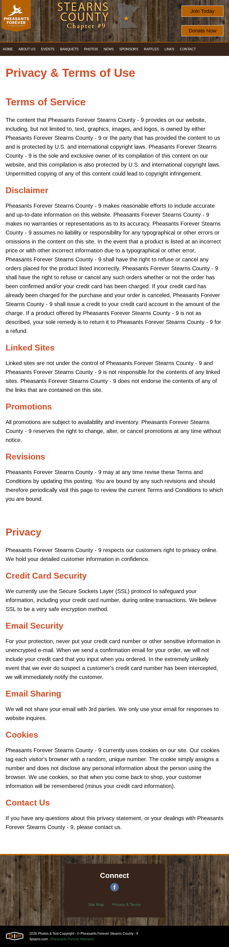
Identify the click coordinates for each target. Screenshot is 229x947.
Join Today (202, 11)
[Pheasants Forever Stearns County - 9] (16, 21)
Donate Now (202, 31)
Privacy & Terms (126, 904)
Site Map (96, 904)
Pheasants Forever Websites (72, 939)
